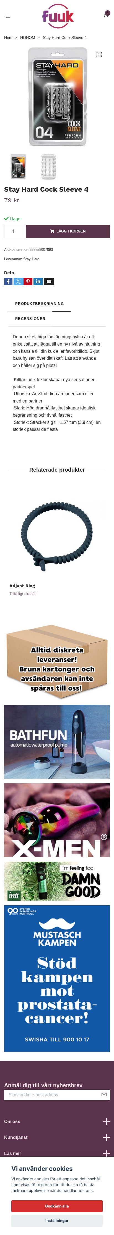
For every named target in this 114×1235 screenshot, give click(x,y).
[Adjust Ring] (57, 535)
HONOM (27, 37)
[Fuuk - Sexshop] (58, 16)
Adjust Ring (22, 585)
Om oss (12, 1121)
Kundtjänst (15, 1137)
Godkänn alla (57, 1206)
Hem (8, 37)
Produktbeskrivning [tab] (39, 304)
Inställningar (57, 1220)
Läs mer (12, 1153)
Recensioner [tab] (30, 319)
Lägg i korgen (71, 231)
